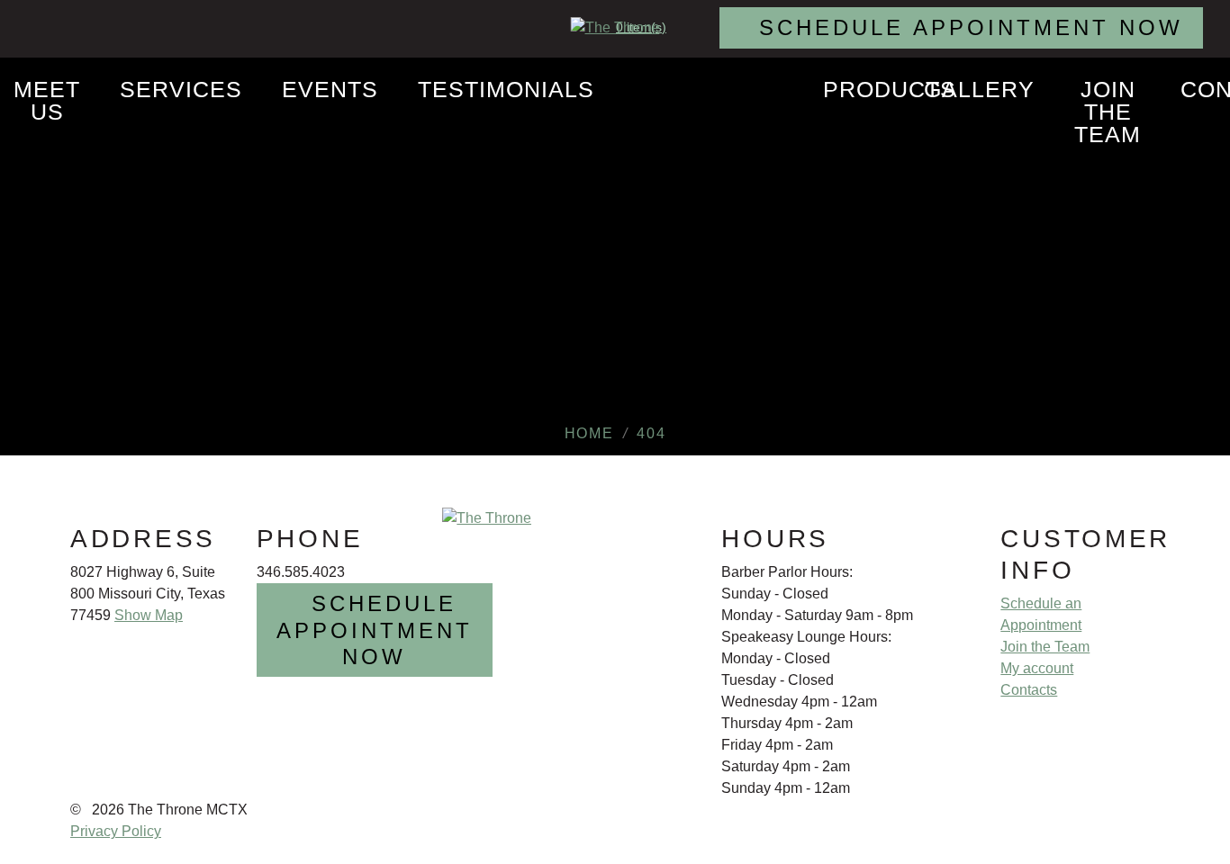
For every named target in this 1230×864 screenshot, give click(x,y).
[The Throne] (615, 27)
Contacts (1028, 690)
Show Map (148, 615)
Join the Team (1045, 646)
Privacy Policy (115, 831)
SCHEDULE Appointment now (971, 27)
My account (1036, 668)
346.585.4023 (301, 572)
